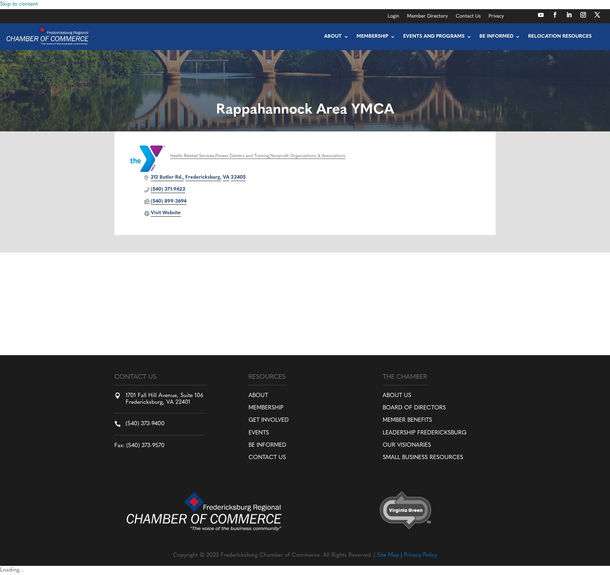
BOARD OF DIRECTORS (414, 408)
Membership (372, 36)
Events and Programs (434, 36)
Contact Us (468, 16)
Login (393, 16)
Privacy (496, 16)
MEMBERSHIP (266, 408)
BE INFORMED (267, 445)
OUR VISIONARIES (407, 445)
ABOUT (258, 395)
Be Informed (496, 36)
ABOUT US (397, 395)
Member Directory (427, 16)
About (333, 36)
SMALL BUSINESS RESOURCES (423, 457)
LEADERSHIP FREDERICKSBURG (424, 433)
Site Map (388, 555)
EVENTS (259, 433)
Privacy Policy (420, 555)
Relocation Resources (560, 36)
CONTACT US (267, 457)
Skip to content (19, 4)
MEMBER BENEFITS (407, 420)
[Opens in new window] (540, 14)
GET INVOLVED (269, 420)
